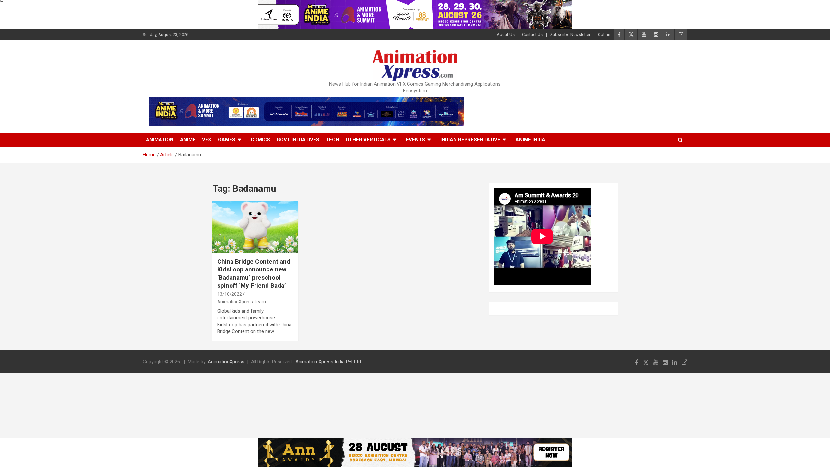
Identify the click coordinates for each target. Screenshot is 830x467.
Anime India (530, 140)
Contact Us (532, 34)
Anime (188, 140)
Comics (260, 140)
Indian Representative (470, 140)
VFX (206, 140)
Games (226, 140)
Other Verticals (368, 140)
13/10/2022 (229, 294)
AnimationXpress (226, 362)
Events (415, 140)
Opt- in (604, 34)
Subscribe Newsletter (570, 34)
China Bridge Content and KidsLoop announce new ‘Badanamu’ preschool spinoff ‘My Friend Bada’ (253, 273)
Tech (332, 140)
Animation (159, 140)
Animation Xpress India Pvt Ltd (328, 362)
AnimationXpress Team (241, 301)
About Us (506, 34)
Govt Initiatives (298, 140)
